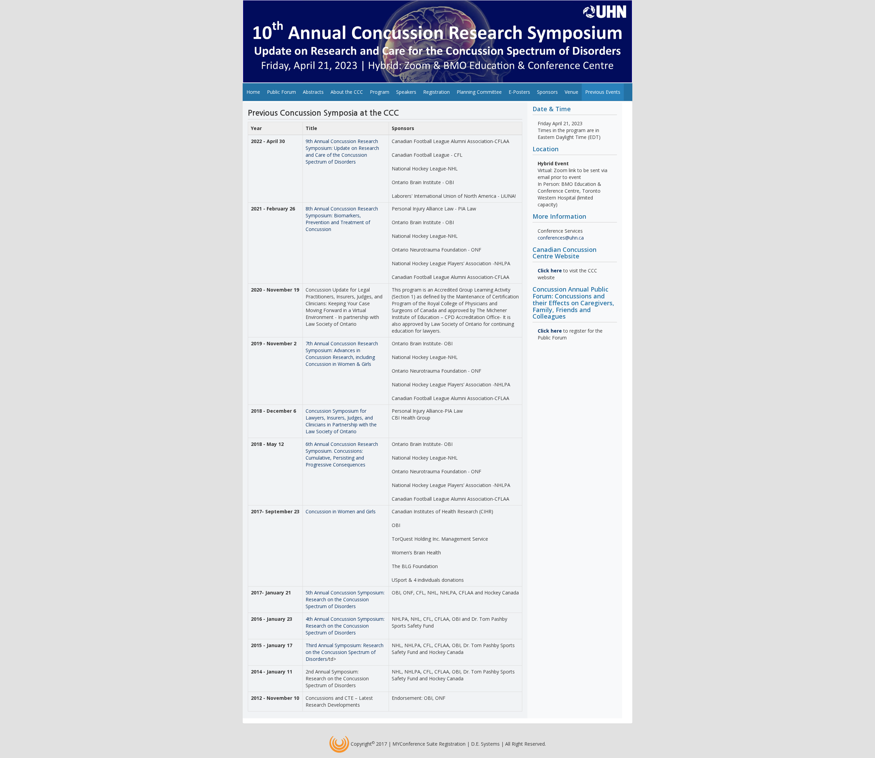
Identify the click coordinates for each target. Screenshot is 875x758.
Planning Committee (479, 92)
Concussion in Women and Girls (341, 511)
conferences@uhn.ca (561, 237)
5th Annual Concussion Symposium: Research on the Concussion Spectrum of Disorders (345, 599)
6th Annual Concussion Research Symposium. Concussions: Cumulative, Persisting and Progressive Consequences (342, 454)
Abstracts (313, 92)
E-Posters (519, 92)
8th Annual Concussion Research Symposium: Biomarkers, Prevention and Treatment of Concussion (342, 218)
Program (379, 92)
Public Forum (281, 92)
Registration (436, 92)
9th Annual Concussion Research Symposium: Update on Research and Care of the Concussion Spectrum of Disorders (342, 151)
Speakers (406, 92)
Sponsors (547, 92)
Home (253, 92)
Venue (571, 92)
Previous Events (602, 92)
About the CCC (347, 92)
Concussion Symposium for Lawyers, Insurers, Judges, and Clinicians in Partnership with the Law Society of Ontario (341, 421)
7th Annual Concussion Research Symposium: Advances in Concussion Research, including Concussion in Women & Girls (342, 353)
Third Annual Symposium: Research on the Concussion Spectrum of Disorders (344, 652)
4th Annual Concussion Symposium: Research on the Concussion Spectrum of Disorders (345, 626)
